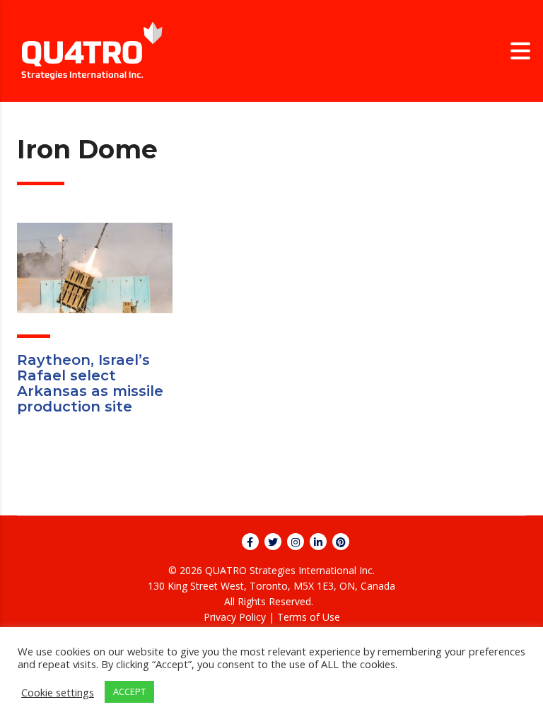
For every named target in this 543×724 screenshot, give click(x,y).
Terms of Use (308, 617)
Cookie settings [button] (57, 692)
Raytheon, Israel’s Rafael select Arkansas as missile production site (90, 383)
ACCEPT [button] (129, 691)
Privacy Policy (235, 617)
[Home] (92, 50)
